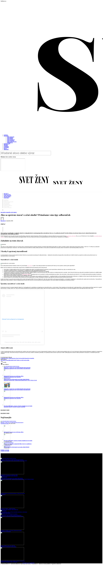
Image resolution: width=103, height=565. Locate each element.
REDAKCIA (3, 220)
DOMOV (6, 135)
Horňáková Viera (5, 423)
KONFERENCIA (7, 204)
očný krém (29, 265)
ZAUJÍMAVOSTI (26, 368)
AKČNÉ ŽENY (7, 197)
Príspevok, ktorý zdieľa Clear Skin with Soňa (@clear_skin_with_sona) (22, 342)
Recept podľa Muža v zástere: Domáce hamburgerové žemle (18, 406)
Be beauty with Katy (71, 236)
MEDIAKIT (6, 149)
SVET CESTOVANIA (11, 141)
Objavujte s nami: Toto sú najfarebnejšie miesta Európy (17, 367)
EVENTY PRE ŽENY (8, 207)
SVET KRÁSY (10, 137)
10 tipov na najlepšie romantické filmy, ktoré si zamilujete (18, 443)
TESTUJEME (6, 206)
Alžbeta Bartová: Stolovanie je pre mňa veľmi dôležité (16, 379)
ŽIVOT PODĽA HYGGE (32, 380)
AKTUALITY (3, 494)
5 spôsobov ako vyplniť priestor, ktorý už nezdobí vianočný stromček (17, 358)
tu (68, 237)
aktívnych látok (26, 274)
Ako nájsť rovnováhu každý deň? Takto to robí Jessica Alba (15, 360)
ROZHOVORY (7, 143)
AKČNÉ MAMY (7, 202)
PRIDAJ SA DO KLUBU (8, 201)
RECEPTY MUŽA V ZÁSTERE (19, 407)
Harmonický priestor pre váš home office (13, 376)
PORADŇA (6, 146)
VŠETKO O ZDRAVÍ (8, 205)
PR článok (7, 513)
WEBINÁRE (6, 200)
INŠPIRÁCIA (10, 142)
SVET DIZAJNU (10, 136)
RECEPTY (6, 144)
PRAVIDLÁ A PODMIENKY (29, 562)
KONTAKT (6, 147)
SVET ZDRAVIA (10, 140)
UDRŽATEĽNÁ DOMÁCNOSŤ (21, 380)
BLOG (5, 148)
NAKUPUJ (6, 199)
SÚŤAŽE (6, 145)
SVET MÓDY (10, 138)
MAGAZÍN (6, 135)
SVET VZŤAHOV (11, 139)
